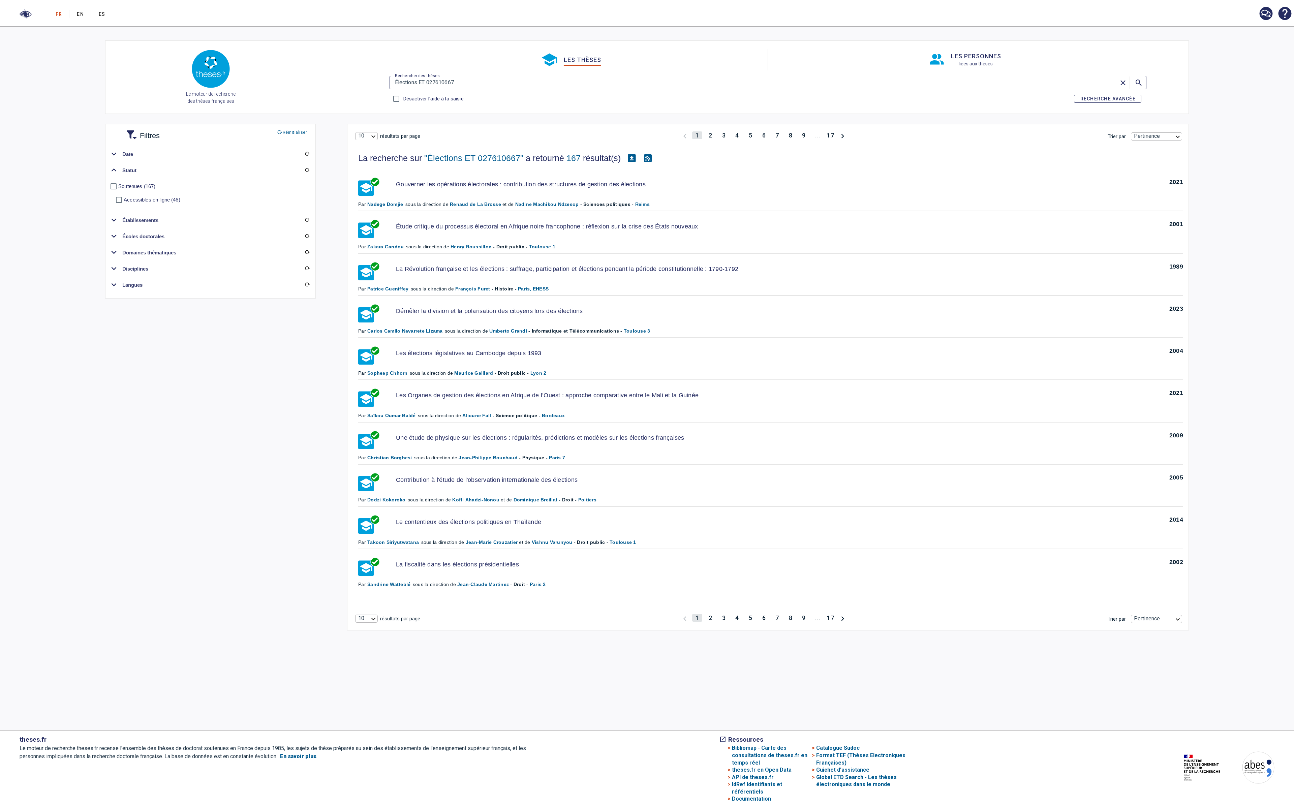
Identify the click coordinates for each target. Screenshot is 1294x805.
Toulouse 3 (637, 331)
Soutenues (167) (136, 186)
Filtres (141, 131)
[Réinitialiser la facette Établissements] (307, 220)
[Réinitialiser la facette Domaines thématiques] (307, 252)
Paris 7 (557, 457)
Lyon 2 (538, 373)
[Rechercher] (1138, 82)
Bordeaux (553, 415)
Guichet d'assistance (842, 770)
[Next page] (842, 135)
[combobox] (366, 136)
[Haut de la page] (1222, 787)
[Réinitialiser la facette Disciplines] (307, 268)
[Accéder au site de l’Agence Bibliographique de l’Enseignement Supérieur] (1251, 768)
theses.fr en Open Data (762, 770)
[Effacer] (1123, 82)
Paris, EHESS (533, 288)
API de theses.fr (753, 777)
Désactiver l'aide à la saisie (433, 99)
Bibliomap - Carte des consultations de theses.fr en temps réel (769, 755)
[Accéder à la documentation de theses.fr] (1284, 14)
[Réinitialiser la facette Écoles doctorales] (307, 236)
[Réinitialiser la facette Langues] (307, 284)
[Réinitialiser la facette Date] (307, 154)
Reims (642, 204)
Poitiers (587, 499)
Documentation (751, 799)
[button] (25, 14)
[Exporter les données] (631, 158)
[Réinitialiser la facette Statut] (307, 170)
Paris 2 (538, 584)
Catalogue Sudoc (838, 748)
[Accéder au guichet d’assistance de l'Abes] (1265, 14)
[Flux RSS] (648, 158)
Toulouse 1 (542, 246)
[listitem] (1265, 13)
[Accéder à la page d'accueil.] (210, 70)
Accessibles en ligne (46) (152, 200)
